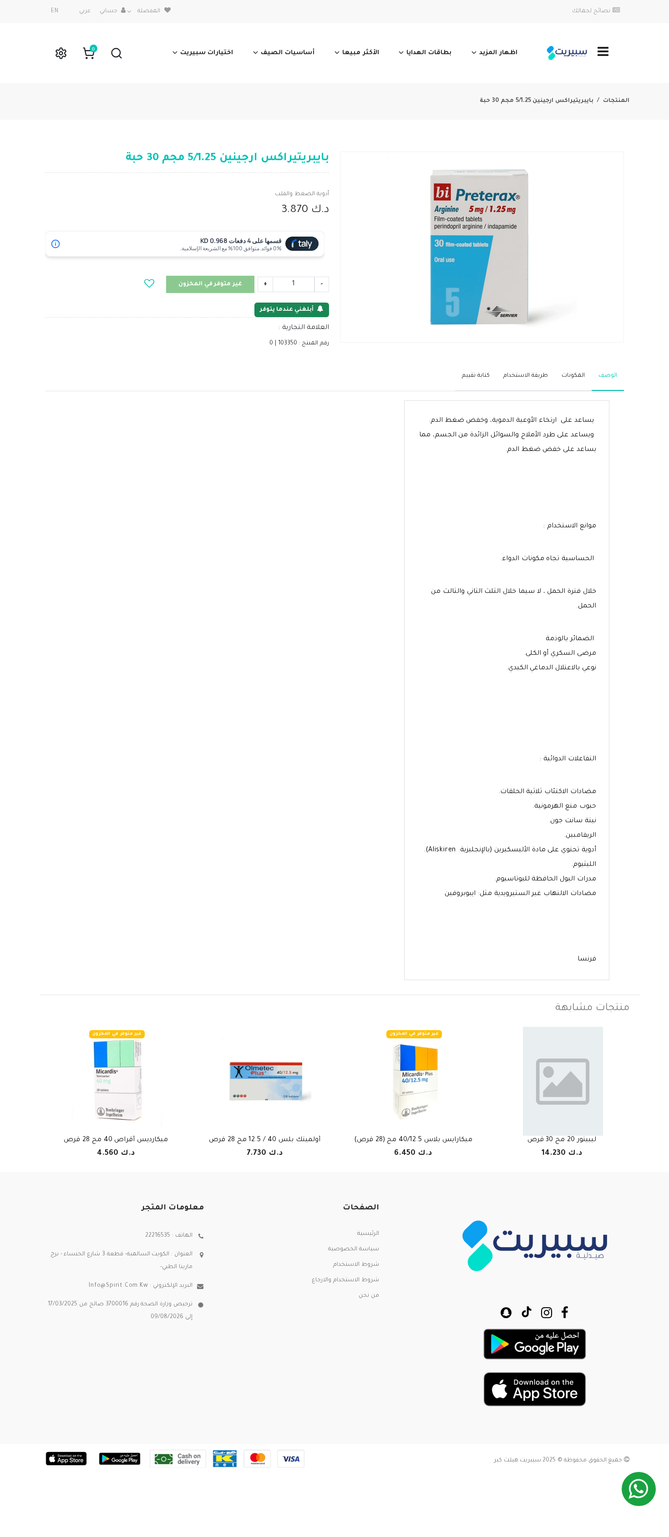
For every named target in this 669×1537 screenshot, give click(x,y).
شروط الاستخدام (356, 1265)
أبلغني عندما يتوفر (287, 310)
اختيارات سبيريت (206, 53)
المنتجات (616, 101)
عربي (85, 11)
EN (55, 11)
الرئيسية (368, 1234)
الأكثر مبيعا (360, 53)
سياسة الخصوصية (353, 1249)
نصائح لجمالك (591, 11)
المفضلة (148, 11)
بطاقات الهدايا (428, 53)
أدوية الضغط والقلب (302, 194)
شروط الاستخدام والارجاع (345, 1280)
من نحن (369, 1296)
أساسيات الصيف (287, 53)
